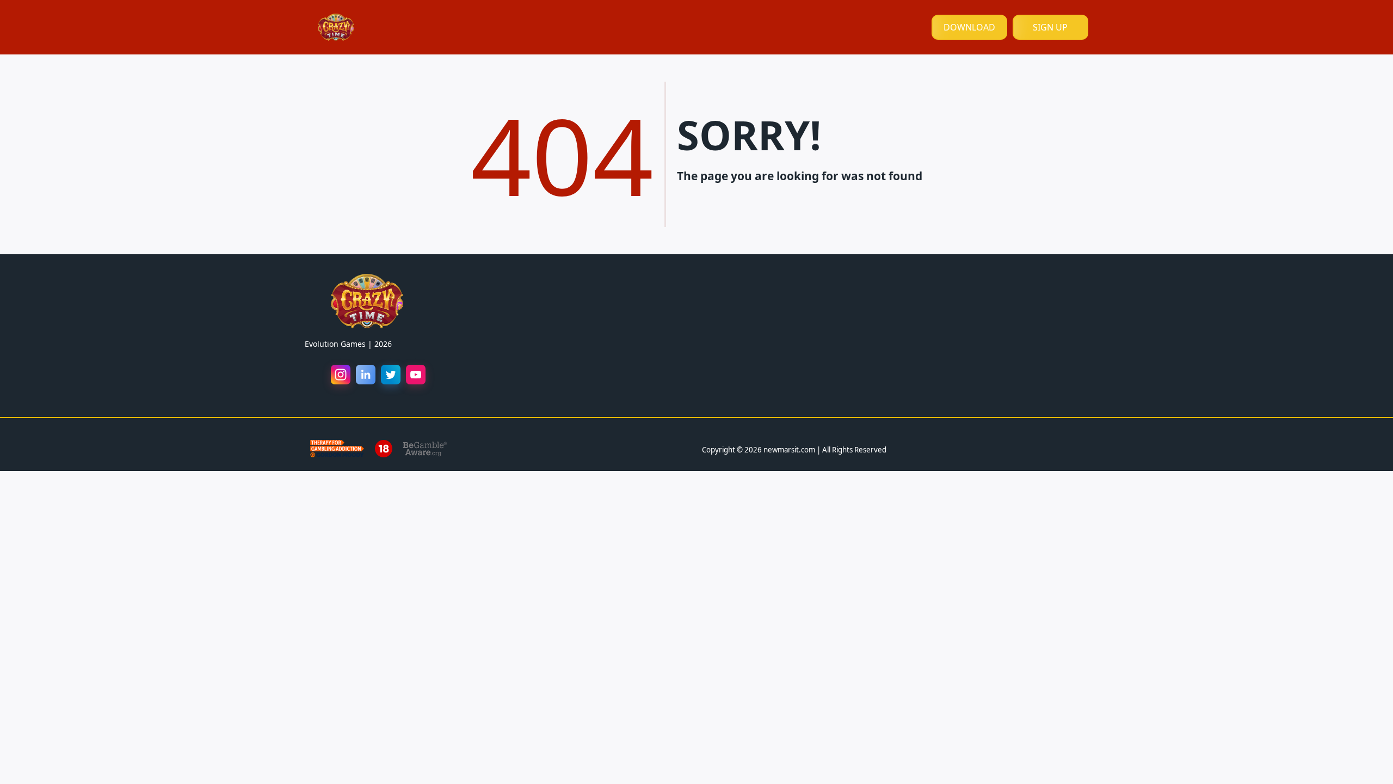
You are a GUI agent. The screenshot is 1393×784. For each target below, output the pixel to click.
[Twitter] (390, 374)
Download (969, 27)
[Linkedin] (365, 374)
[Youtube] (416, 374)
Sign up (1050, 27)
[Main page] (336, 27)
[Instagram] (340, 374)
